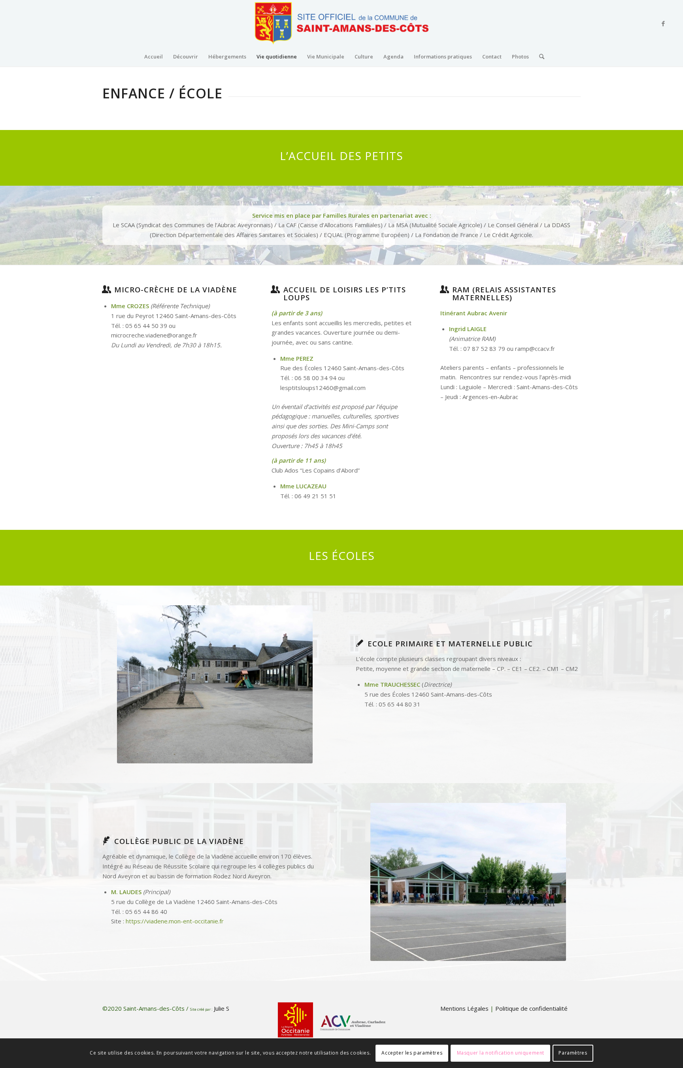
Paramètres (572, 1052)
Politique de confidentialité (531, 1008)
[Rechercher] (539, 56)
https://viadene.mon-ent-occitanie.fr (175, 921)
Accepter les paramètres (411, 1052)
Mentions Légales (465, 1008)
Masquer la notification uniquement (500, 1052)
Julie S (223, 1008)
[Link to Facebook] (663, 23)
